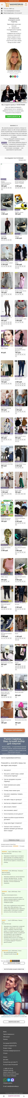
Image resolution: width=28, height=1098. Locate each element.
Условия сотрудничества (9, 1045)
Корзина (5, 1039)
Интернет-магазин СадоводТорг (8, 844)
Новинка (3, 212)
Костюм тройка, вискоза (20, 290)
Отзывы (5, 1053)
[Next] (26, 994)
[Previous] (1, 994)
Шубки (16, 262)
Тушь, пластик (4, 348)
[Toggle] (2, 770)
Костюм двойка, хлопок (20, 464)
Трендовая (3, 236)
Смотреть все (22, 160)
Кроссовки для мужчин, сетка (20, 548)
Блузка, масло (4, 436)
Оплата (5, 1057)
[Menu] (2, 4)
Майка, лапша (4, 576)
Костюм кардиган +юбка (20, 318)
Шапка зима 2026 (19, 692)
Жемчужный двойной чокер (6, 720)
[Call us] (13, 76)
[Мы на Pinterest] (15, 76)
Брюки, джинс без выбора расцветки (5, 693)
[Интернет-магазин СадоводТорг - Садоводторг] (14, 4)
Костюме (17, 604)
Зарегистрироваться (8, 1034)
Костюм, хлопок (4, 490)
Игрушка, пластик (19, 212)
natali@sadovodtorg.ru (6, 1016)
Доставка (5, 1059)
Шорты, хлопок (18, 408)
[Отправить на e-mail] (11, 76)
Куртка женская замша (20, 436)
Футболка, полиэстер (6, 408)
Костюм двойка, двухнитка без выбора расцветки (20, 350)
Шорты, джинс (4, 290)
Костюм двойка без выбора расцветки (5, 379)
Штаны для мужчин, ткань (5, 605)
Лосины (17, 662)
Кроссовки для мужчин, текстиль (6, 634)
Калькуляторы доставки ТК (10, 1062)
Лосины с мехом (5, 318)
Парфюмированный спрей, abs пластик (5, 519)
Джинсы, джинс (18, 378)
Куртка (16, 633)
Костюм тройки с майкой (7, 262)
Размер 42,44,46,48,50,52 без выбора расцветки (6, 183)
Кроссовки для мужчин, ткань (20, 577)
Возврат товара (7, 1048)
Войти (4, 1031)
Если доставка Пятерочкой (10, 1064)
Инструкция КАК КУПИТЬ (10, 1043)
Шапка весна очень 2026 (7, 464)
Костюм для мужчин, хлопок (6, 548)
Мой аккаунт (6, 1036)
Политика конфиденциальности (11, 1050)
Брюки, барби (18, 490)
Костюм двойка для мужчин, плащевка (19, 182)
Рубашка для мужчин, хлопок (20, 519)
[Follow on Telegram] (17, 76)
